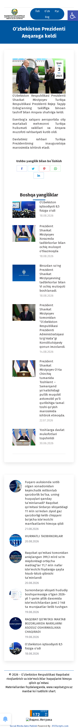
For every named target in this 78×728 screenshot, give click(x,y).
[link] (73, 15)
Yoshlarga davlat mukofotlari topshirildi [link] (52, 434)
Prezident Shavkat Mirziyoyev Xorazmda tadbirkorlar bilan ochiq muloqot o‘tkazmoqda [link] (53, 238)
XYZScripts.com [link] (60, 726)
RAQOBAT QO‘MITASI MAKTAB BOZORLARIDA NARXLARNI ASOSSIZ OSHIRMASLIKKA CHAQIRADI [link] (45, 625)
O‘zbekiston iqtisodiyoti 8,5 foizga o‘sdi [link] (49, 206)
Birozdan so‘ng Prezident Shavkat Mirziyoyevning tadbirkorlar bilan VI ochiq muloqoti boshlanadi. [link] (53, 278)
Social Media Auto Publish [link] (23, 726)
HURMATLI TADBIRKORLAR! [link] (44, 536)
